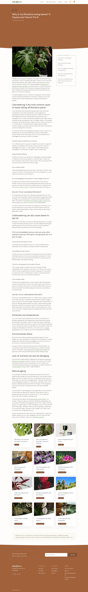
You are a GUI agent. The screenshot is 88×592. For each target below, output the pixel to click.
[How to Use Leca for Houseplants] (22, 458)
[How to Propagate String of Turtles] (66, 430)
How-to (53, 573)
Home (41, 2)
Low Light (40, 568)
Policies (66, 570)
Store (66, 2)
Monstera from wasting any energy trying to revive (37, 200)
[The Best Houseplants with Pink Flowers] (66, 458)
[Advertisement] (44, 31)
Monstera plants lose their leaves (37, 399)
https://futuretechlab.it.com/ (70, 578)
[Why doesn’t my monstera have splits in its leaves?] (22, 430)
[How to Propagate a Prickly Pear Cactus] (66, 484)
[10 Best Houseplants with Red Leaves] (22, 484)
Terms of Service (69, 568)
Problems (14, 10)
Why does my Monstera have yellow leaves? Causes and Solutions (65, 80)
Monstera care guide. (38, 417)
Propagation (61, 444)
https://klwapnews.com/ (70, 574)
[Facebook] (15, 574)
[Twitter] (18, 574)
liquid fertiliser (17, 366)
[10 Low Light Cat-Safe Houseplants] (66, 510)
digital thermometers (41, 349)
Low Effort (41, 570)
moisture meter (24, 187)
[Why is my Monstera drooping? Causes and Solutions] (44, 430)
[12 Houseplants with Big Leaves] (22, 510)
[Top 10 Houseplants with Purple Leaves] (44, 458)
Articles (60, 2)
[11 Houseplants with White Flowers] (44, 510)
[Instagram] (13, 574)
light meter (30, 349)
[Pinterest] (20, 574)
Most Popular (41, 573)
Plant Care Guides (50, 2)
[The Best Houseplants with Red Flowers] (44, 484)
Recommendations (18, 472)
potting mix (35, 365)
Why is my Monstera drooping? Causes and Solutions (42, 441)
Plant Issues (55, 568)
